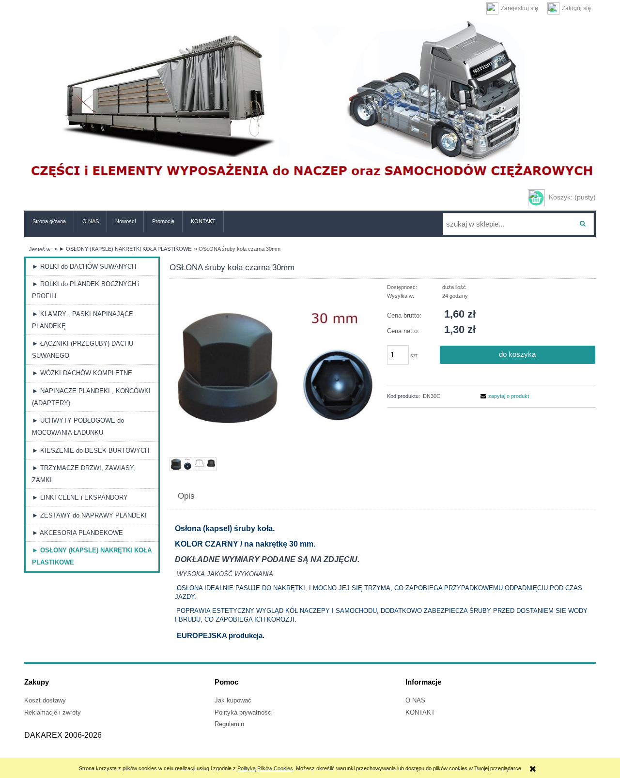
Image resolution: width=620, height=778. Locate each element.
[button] (503, 396)
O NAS (415, 700)
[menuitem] (49, 221)
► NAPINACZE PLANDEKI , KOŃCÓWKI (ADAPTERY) (91, 397)
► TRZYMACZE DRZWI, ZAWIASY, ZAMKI (83, 474)
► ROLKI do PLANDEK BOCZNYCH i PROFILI (86, 290)
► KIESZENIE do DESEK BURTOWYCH (90, 450)
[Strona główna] (310, 101)
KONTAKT (420, 712)
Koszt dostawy (45, 700)
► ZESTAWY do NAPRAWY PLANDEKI (89, 515)
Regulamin (229, 724)
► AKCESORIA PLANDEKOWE (77, 532)
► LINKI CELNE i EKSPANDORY (80, 497)
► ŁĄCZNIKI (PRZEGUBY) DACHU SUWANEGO (82, 349)
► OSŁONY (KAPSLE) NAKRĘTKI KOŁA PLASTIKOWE (92, 556)
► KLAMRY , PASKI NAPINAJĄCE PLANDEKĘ (82, 320)
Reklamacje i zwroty (52, 712)
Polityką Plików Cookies (265, 768)
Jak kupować (233, 700)
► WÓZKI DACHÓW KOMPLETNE (82, 373)
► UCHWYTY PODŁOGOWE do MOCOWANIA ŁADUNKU (78, 426)
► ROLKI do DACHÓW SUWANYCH (84, 266)
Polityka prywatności (244, 712)
